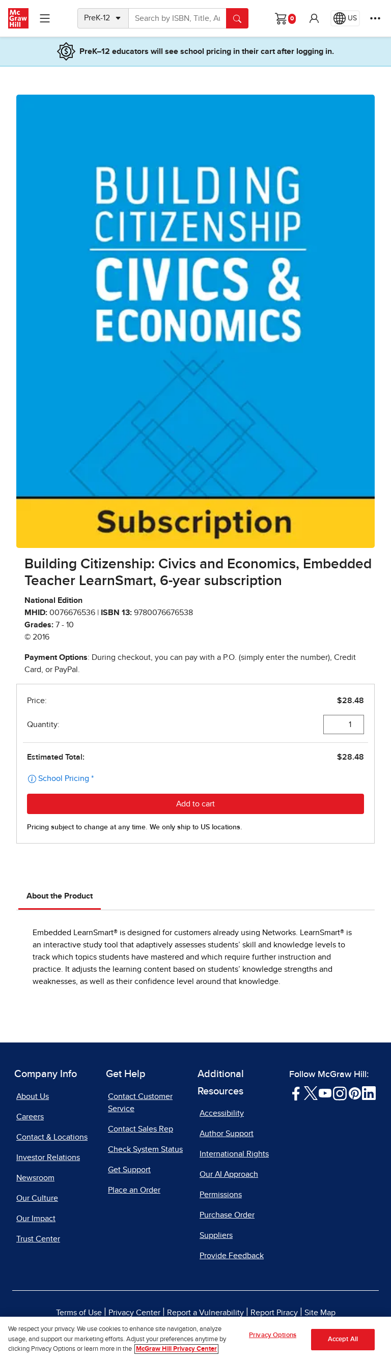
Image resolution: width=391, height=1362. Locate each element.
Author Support (227, 1133)
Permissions (221, 1195)
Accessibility (222, 1113)
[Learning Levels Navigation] (45, 18)
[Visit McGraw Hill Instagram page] (340, 1093)
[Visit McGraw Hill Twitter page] (311, 1093)
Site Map (320, 1313)
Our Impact (35, 1218)
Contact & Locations (52, 1137)
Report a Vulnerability (205, 1313)
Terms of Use (79, 1313)
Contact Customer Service (140, 1102)
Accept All (343, 1339)
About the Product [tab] (59, 896)
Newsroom (35, 1178)
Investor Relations (48, 1157)
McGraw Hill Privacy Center (176, 1349)
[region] (195, 1339)
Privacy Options (272, 1335)
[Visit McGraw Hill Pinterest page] (354, 1093)
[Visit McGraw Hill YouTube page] (325, 1093)
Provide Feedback (232, 1256)
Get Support (129, 1170)
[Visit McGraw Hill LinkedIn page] (369, 1093)
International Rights (234, 1154)
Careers (30, 1117)
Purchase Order (227, 1215)
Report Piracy (274, 1313)
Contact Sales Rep (140, 1129)
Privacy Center (134, 1313)
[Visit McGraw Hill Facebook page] (296, 1093)
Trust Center (38, 1239)
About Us (32, 1096)
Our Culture (37, 1198)
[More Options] (375, 18)
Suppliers (216, 1235)
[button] (314, 18)
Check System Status (145, 1149)
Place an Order (134, 1190)
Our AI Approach (229, 1174)
